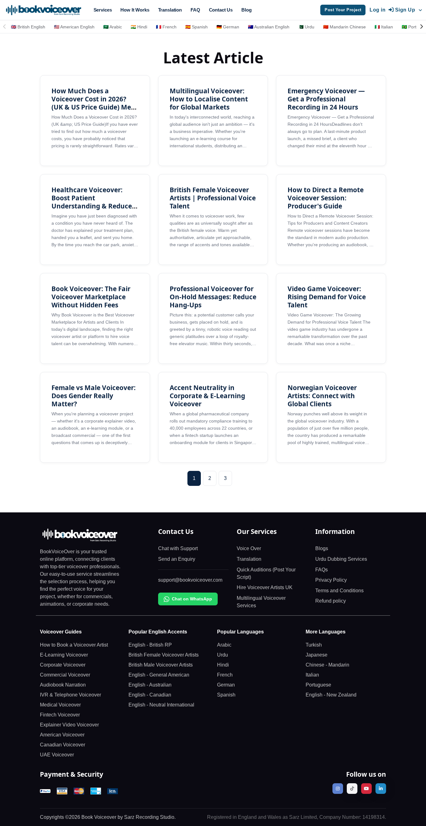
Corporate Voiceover (62, 664)
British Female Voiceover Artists (163, 654)
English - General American (158, 674)
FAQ (195, 9)
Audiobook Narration (63, 684)
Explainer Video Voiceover (69, 724)
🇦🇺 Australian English (268, 26)
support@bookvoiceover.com (190, 580)
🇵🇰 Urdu (306, 26)
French (225, 674)
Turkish (314, 645)
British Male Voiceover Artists (160, 664)
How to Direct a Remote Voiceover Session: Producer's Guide (326, 197)
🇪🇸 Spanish (196, 26)
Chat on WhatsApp (192, 598)
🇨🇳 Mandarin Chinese (344, 26)
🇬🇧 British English (28, 26)
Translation (170, 9)
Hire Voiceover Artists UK (265, 587)
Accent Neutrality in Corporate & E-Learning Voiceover (207, 395)
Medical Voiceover (60, 704)
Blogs (321, 548)
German (226, 684)
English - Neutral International (161, 704)
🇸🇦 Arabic (112, 26)
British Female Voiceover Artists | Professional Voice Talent (213, 197)
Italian (312, 674)
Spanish (226, 694)
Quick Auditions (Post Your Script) (266, 573)
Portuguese (318, 684)
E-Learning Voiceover (64, 654)
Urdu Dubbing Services (341, 559)
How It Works (134, 9)
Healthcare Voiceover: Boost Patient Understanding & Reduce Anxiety (91, 201)
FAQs (321, 569)
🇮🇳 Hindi (139, 26)
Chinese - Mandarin (327, 664)
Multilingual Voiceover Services (261, 601)
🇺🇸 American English (74, 26)
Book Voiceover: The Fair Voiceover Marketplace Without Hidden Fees (90, 296)
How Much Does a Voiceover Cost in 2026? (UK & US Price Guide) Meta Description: (94, 103)
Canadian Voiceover (62, 744)
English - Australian (150, 684)
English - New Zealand (331, 694)
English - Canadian (149, 694)
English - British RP (150, 645)
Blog (246, 9)
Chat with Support (178, 548)
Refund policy (330, 601)
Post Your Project (343, 9)
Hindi (223, 664)
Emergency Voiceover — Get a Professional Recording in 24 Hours (326, 98)
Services (103, 9)
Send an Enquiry (176, 559)
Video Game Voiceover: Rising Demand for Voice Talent (327, 296)
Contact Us (221, 9)
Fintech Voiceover (60, 714)
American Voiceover (62, 734)
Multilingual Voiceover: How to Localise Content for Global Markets (209, 98)
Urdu (222, 654)
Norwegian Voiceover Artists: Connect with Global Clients (322, 395)
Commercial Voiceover (65, 674)
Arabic (224, 645)
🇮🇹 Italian (384, 26)
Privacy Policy (331, 580)
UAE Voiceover (57, 754)
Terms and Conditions (339, 590)
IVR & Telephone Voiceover (70, 694)
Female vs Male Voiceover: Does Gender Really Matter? (93, 395)
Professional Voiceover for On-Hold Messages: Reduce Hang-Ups (213, 296)
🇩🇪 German (227, 26)
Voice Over (249, 548)
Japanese (316, 654)
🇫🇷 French (166, 26)
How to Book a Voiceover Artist (74, 645)
